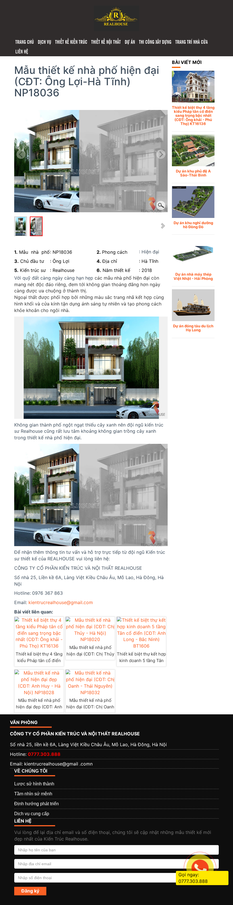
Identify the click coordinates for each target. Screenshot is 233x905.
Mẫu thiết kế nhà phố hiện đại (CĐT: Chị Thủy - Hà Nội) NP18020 (90, 654)
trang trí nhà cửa (191, 41)
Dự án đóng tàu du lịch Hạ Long (193, 328)
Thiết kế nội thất (106, 41)
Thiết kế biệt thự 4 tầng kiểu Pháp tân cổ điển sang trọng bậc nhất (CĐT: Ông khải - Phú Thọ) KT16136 (193, 115)
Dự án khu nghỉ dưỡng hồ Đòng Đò (193, 224)
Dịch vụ (44, 41)
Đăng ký (30, 891)
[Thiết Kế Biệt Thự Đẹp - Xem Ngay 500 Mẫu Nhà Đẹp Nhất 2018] (116, 18)
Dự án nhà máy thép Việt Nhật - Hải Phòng (193, 276)
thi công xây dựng (155, 41)
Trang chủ (24, 41)
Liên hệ (21, 51)
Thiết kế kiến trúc (71, 41)
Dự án (130, 41)
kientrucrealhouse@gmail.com (60, 602)
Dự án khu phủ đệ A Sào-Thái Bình (193, 173)
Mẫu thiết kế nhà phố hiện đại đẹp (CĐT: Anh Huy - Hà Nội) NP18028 (39, 707)
